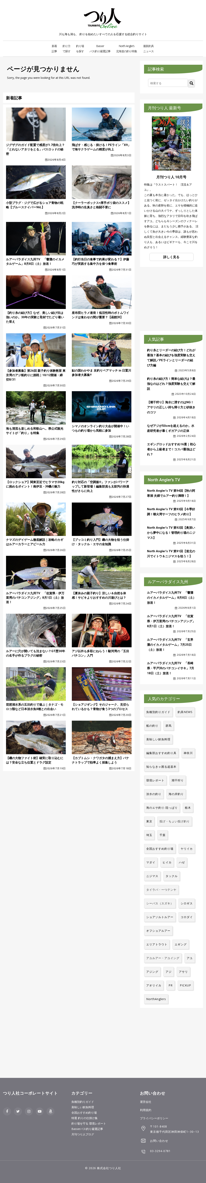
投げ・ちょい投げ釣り (175, 821)
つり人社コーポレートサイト (30, 1093)
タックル (172, 876)
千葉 (163, 835)
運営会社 (145, 1102)
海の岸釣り (176, 794)
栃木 (188, 808)
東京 (149, 821)
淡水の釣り (153, 794)
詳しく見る (171, 257)
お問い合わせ (159, 1141)
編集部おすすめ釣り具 (161, 753)
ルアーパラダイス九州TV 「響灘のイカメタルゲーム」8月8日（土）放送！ (171, 597)
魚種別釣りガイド (158, 712)
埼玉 (149, 835)
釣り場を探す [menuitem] (80, 48)
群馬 (169, 725)
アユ (190, 958)
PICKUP (185, 985)
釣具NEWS (185, 712)
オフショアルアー (158, 931)
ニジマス (152, 876)
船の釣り (152, 725)
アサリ (183, 972)
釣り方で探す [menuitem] (66, 48)
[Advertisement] (173, 298)
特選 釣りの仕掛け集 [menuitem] (84, 1118)
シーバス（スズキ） (159, 903)
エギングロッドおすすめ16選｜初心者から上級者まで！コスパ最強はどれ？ (171, 449)
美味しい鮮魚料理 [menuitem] (82, 1107)
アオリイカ (153, 985)
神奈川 (188, 753)
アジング (152, 972)
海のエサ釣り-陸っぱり (162, 808)
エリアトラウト (156, 944)
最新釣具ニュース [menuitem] (148, 48)
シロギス (187, 903)
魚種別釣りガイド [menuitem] (82, 1102)
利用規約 (145, 1110)
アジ (169, 972)
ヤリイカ (187, 849)
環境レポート (155, 780)
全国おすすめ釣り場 (159, 849)
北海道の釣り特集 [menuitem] (126, 48)
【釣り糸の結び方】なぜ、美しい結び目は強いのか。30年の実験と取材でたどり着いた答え (35, 317)
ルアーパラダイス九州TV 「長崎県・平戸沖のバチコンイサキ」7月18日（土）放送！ (170, 668)
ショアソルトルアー (159, 917)
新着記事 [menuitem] (54, 48)
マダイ (150, 862)
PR (171, 985)
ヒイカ (167, 862)
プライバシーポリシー (154, 1118)
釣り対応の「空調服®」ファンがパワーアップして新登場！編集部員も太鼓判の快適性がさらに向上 (100, 486)
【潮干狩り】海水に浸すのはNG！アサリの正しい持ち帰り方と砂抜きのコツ (171, 407)
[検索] (191, 83)
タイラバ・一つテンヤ (161, 890)
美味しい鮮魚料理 (158, 739)
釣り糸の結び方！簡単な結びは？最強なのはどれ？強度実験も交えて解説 (171, 384)
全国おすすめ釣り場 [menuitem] (84, 1112)
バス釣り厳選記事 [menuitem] (100, 48)
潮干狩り (178, 780)
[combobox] (168, 83)
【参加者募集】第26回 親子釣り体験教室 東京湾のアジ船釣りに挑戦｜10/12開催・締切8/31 (36, 375)
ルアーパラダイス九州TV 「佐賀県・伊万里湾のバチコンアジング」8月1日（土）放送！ (35, 597)
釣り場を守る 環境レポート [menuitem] (88, 1123)
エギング (181, 944)
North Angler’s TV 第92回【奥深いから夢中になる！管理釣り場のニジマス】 (171, 533)
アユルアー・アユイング (162, 958)
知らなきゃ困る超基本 (161, 766)
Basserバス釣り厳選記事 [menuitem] (87, 1129)
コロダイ (187, 917)
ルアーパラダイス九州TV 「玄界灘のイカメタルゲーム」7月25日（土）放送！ (170, 645)
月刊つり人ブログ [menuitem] (82, 1134)
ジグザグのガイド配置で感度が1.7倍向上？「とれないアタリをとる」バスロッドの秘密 (35, 149)
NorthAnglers (156, 999)
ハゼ (182, 862)
